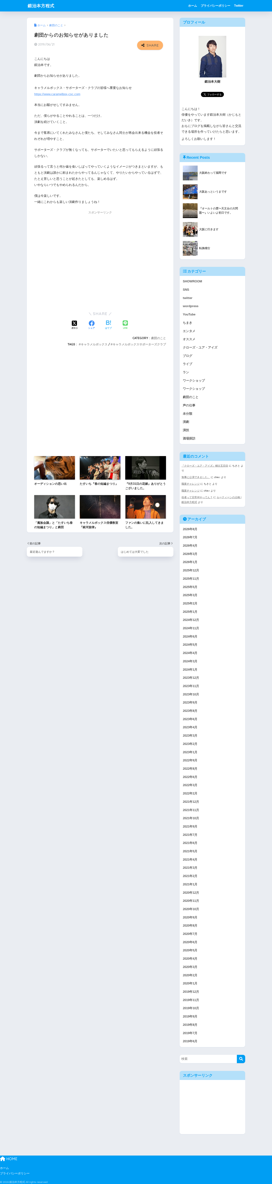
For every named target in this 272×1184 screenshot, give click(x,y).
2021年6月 (190, 843)
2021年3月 (190, 867)
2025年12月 (191, 570)
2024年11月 (191, 628)
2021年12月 (191, 802)
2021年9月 (190, 826)
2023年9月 (190, 702)
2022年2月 (190, 793)
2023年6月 (190, 719)
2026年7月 (190, 537)
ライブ (187, 364)
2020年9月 (190, 917)
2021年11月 (191, 810)
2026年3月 (190, 554)
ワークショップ (194, 380)
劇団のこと (158, 338)
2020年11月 (191, 901)
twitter (187, 298)
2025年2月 (190, 603)
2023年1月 (190, 752)
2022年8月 (190, 768)
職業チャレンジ (191, 483)
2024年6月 (190, 636)
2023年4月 (190, 727)
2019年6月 (190, 1041)
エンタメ (189, 331)
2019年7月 (190, 1033)
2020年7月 (190, 934)
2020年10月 (191, 909)
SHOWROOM (192, 281)
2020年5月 (190, 950)
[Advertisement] (100, 261)
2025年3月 (190, 595)
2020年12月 (191, 892)
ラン (186, 372)
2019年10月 (191, 1008)
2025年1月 (190, 612)
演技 (186, 430)
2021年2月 (190, 876)
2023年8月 (190, 711)
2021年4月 (190, 859)
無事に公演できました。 (196, 477)
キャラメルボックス (94, 344)
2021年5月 (190, 851)
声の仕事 (189, 405)
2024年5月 (190, 644)
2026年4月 (190, 545)
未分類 (187, 413)
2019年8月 (190, 1025)
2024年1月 (190, 669)
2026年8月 (190, 529)
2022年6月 (190, 777)
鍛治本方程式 (41, 5)
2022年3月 (190, 785)
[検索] (241, 1059)
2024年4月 (190, 653)
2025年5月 (190, 587)
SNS (186, 289)
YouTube (189, 314)
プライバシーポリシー (215, 5)
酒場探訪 (189, 438)
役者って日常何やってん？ (197, 497)
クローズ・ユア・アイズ (200, 347)
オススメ (189, 339)
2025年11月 (191, 578)
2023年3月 (190, 735)
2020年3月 (190, 967)
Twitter (238, 5)
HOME (11, 1158)
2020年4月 (190, 958)
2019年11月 (191, 1000)
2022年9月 (190, 760)
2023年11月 (191, 686)
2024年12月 (191, 620)
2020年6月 (190, 942)
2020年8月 (190, 925)
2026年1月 (190, 562)
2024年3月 (190, 661)
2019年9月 (190, 1016)
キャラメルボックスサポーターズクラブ (139, 344)
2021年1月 (190, 884)
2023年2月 (190, 744)
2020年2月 (190, 975)
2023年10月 (191, 694)
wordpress (190, 306)
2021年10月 (191, 818)
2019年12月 (191, 991)
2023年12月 (191, 678)
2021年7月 (190, 835)
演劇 (186, 422)
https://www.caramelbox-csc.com (57, 94)
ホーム (192, 5)
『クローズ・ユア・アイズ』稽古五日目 (205, 465)
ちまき (187, 323)
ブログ (187, 356)
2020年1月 (190, 983)
